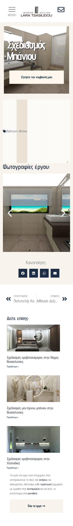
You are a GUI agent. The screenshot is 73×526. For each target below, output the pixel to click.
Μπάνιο (23, 131)
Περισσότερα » (13, 366)
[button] (10, 213)
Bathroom (12, 131)
